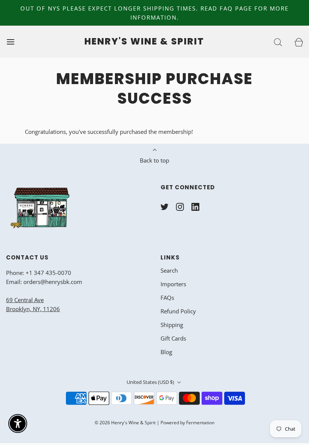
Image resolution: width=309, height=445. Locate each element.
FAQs (167, 297)
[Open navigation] (10, 41)
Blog (166, 352)
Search (169, 270)
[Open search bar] (278, 41)
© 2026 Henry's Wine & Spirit (125, 422)
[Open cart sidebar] (298, 41)
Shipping (172, 324)
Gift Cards (173, 338)
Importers (173, 284)
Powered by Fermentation (187, 422)
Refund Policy (178, 311)
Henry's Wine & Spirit (144, 41)
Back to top (154, 160)
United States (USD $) (151, 382)
